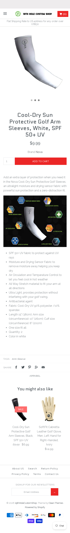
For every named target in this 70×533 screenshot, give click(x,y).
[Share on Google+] (37, 367)
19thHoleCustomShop (26, 503)
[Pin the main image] (30, 367)
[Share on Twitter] (24, 367)
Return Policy (49, 468)
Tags (6, 359)
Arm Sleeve (18, 359)
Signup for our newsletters (35, 484)
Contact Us (51, 474)
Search (32, 468)
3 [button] (38, 100)
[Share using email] (43, 367)
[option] (35, 62)
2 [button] (35, 100)
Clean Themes (56, 503)
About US (18, 468)
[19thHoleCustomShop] (35, 13)
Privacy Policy (20, 474)
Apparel (35, 376)
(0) (64, 14)
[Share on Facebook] (17, 367)
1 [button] (31, 100)
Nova (39, 152)
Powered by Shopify (35, 507)
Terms (37, 474)
